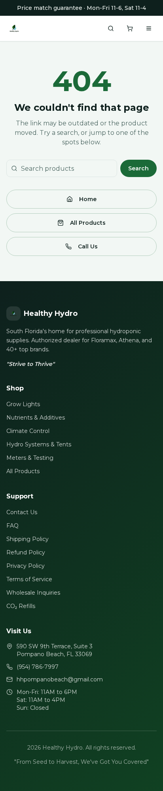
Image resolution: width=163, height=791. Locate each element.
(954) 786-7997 (38, 666)
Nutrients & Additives (35, 417)
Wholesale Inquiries (33, 592)
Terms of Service (29, 579)
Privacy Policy (25, 565)
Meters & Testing (29, 457)
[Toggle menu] (149, 28)
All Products (88, 222)
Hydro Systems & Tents (38, 444)
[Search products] (111, 28)
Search (138, 168)
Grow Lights (23, 404)
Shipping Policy (27, 539)
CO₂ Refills (20, 606)
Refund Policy (25, 552)
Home (88, 199)
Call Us (88, 246)
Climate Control (27, 431)
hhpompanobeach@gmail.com (60, 679)
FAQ (12, 525)
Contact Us (21, 512)
